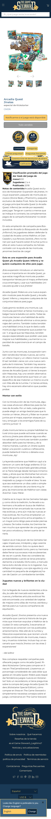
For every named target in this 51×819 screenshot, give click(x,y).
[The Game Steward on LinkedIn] (33, 777)
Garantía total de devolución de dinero (29, 158)
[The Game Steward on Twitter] (14, 777)
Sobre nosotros (17, 734)
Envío (6, 158)
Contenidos (19, 148)
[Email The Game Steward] (37, 777)
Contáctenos (13, 766)
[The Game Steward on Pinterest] (25, 777)
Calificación (25, 163)
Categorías (32, 148)
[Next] (32, 76)
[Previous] (19, 76)
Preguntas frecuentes (36, 153)
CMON (7, 109)
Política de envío (13, 755)
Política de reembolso (35, 755)
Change (32, 811)
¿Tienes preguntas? (14, 153)
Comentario (25, 770)
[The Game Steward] (25, 5)
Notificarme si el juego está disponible (26, 117)
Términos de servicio (37, 759)
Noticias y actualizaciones (25, 747)
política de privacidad (14, 759)
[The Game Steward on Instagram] (29, 777)
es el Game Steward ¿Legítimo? (25, 743)
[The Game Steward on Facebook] (18, 777)
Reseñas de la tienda (25, 739)
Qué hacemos (34, 734)
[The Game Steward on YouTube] (21, 777)
